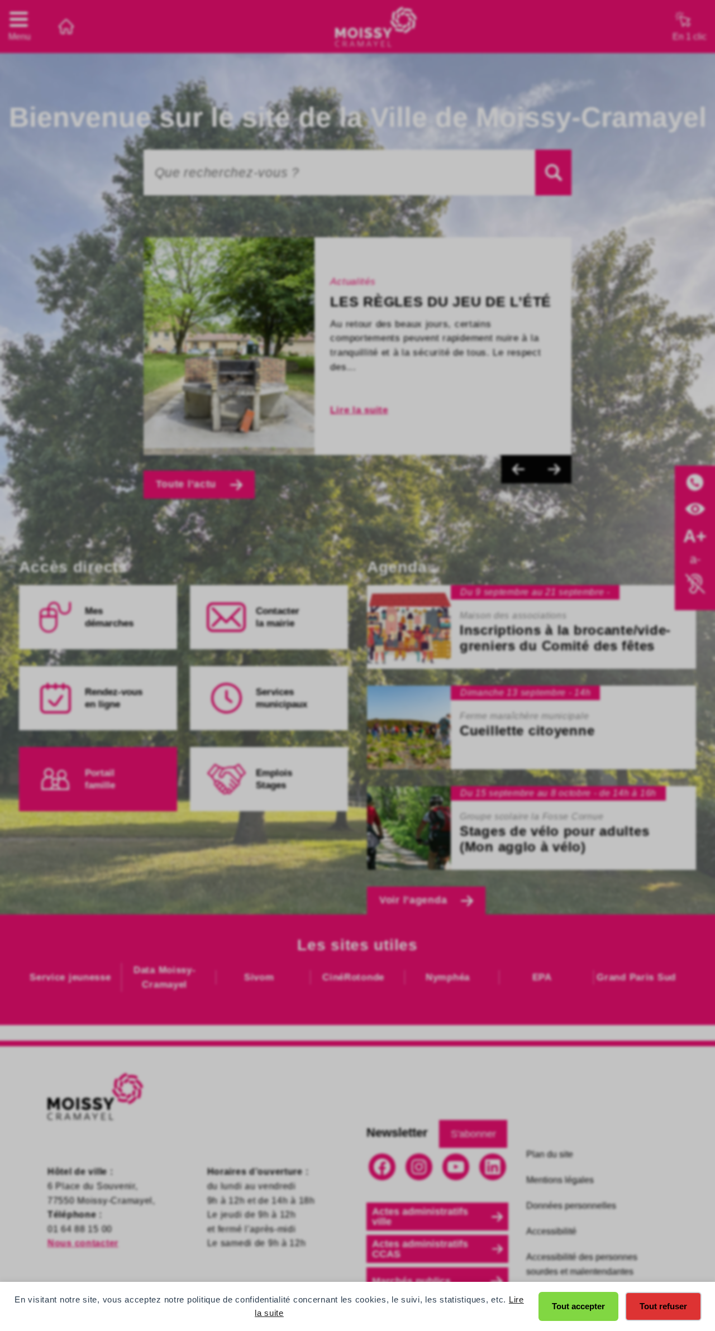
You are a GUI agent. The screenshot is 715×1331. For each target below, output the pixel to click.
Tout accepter (578, 1306)
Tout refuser (663, 1306)
